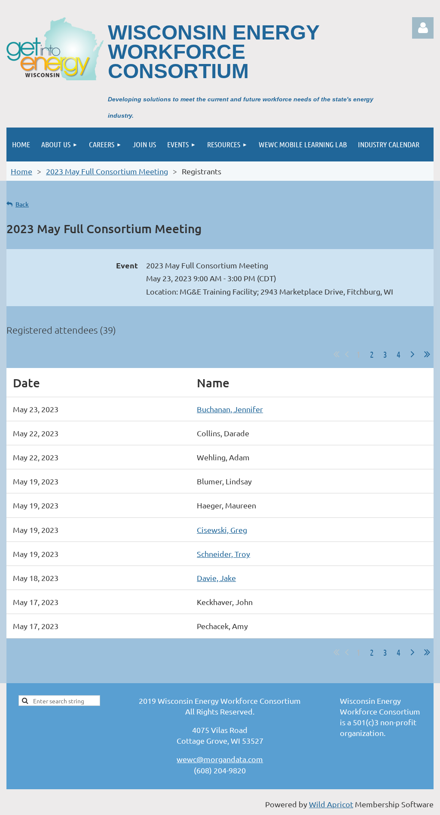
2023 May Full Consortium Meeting (107, 171)
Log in (423, 28)
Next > (412, 354)
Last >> (427, 354)
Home (21, 171)
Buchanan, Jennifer (230, 409)
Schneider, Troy (223, 553)
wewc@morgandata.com (220, 758)
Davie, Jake (216, 577)
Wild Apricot (331, 804)
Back (22, 204)
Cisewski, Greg (222, 529)
